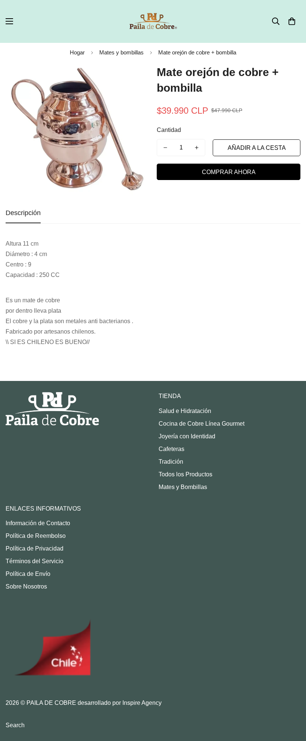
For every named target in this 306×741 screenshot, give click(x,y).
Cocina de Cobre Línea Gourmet (201, 423)
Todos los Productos (185, 474)
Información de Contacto (38, 523)
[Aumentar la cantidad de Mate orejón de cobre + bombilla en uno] (196, 147)
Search (15, 725)
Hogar (77, 52)
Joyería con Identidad (187, 436)
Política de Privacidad (34, 548)
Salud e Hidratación (185, 411)
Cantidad (169, 130)
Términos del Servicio (34, 561)
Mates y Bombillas (183, 487)
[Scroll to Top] (291, 700)
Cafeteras (171, 449)
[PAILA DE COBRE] (153, 21)
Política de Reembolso (36, 536)
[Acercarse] (133, 78)
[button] (291, 21)
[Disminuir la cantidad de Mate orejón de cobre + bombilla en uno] (165, 147)
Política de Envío (28, 574)
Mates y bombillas (121, 52)
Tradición (171, 461)
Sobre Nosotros (26, 586)
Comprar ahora (229, 172)
